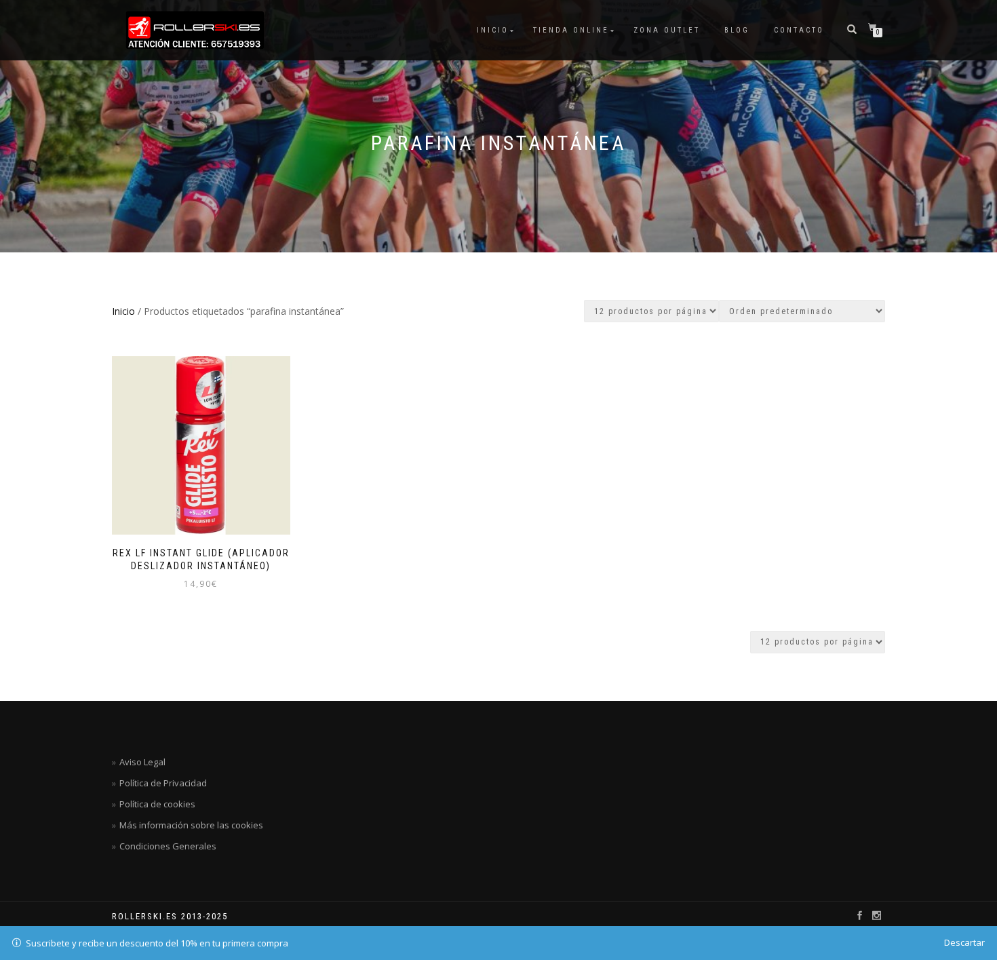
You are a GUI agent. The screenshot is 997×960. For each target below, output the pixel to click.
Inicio (493, 30)
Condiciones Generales (167, 846)
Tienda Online (571, 30)
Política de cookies (157, 804)
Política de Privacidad (163, 783)
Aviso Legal (142, 762)
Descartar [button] (964, 942)
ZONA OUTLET (666, 30)
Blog (736, 30)
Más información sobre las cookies (191, 825)
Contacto (799, 30)
